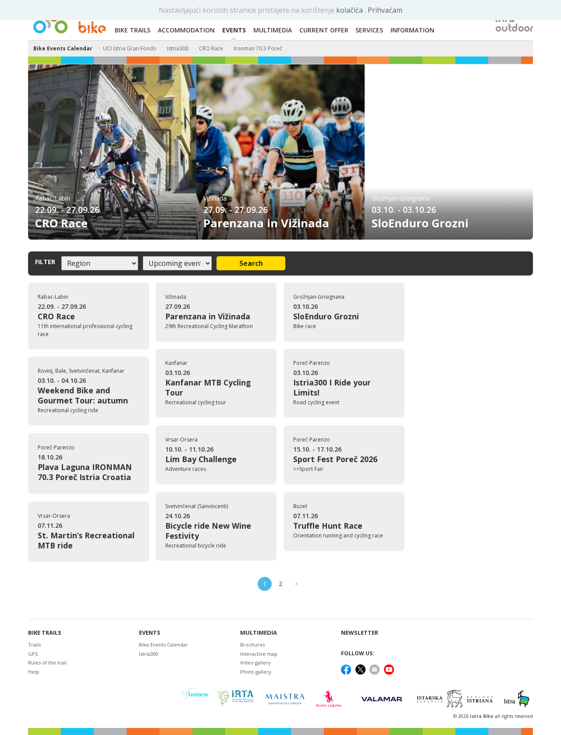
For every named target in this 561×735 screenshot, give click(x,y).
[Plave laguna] (331, 698)
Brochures (252, 644)
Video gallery (255, 662)
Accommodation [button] (186, 30)
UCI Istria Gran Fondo (129, 48)
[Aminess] (195, 699)
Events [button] (234, 30)
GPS (33, 653)
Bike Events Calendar (62, 48)
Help (33, 671)
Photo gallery (255, 671)
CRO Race (211, 48)
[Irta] (235, 698)
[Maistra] (285, 699)
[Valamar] (381, 698)
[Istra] (516, 698)
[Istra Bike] (69, 20)
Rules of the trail (47, 662)
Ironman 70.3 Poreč (258, 48)
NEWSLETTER (359, 633)
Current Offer (323, 30)
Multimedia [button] (272, 30)
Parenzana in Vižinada (266, 223)
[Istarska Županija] (456, 698)
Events (149, 633)
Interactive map (258, 653)
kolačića (350, 10)
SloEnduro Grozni (420, 223)
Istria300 (177, 48)
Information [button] (412, 30)
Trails (34, 644)
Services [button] (369, 30)
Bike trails (44, 633)
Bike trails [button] (132, 30)
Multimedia (258, 633)
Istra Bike (482, 716)
